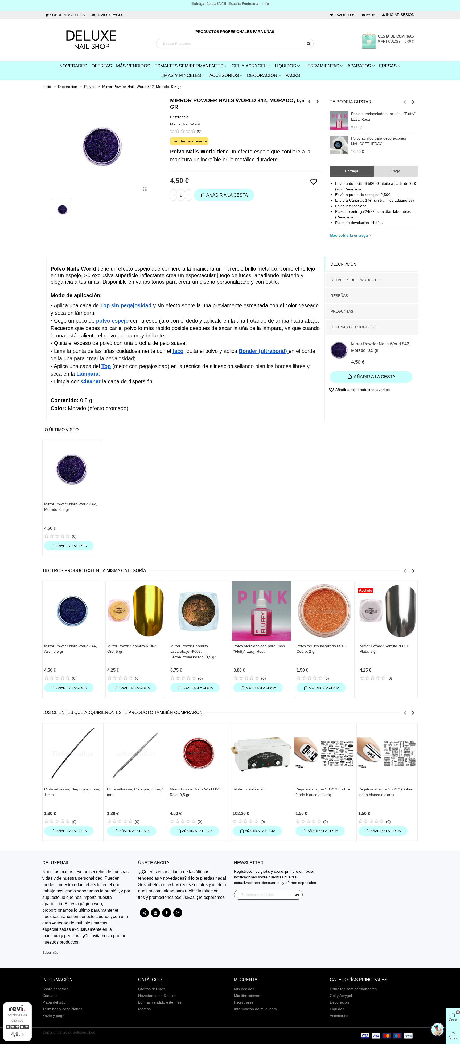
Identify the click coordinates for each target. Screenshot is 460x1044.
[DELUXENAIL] (91, 40)
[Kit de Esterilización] (261, 753)
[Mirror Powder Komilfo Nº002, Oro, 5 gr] (135, 611)
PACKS (292, 75)
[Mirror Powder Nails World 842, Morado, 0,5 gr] (145, 189)
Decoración (262, 75)
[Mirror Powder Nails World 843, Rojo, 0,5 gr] (318, 101)
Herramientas (321, 65)
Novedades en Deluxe (156, 995)
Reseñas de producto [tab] (353, 327)
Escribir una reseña (189, 141)
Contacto (50, 995)
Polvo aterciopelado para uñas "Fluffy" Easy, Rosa (383, 116)
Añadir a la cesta (374, 376)
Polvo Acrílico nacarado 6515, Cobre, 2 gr (322, 649)
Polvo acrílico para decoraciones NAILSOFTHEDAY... (378, 141)
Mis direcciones (247, 995)
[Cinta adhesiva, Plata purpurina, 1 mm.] (135, 753)
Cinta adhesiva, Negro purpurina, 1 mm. (72, 792)
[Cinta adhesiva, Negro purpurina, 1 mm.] (73, 753)
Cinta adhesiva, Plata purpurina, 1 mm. (135, 792)
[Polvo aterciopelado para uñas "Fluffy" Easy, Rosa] (339, 120)
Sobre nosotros (55, 989)
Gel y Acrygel (249, 65)
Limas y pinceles (180, 75)
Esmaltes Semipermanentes (188, 65)
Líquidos (285, 65)
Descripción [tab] (343, 264)
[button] (405, 102)
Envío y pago (53, 1015)
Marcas (144, 1009)
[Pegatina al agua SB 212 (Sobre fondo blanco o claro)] (387, 753)
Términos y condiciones (62, 1009)
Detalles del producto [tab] (355, 280)
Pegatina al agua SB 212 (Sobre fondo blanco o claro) (385, 792)
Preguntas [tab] (342, 311)
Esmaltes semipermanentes (353, 989)
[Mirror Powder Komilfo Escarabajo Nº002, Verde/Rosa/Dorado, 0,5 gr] (198, 611)
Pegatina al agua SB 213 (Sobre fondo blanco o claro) (322, 792)
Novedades (73, 65)
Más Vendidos (133, 65)
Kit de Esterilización (249, 789)
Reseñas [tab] (339, 295)
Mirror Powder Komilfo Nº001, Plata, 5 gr (385, 649)
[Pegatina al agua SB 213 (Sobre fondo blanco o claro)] (324, 753)
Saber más (50, 953)
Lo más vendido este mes (160, 1002)
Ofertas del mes (151, 989)
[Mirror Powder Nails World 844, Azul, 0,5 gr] (72, 611)
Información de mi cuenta (255, 1009)
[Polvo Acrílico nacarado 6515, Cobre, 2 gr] (324, 611)
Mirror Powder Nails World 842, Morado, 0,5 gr (380, 347)
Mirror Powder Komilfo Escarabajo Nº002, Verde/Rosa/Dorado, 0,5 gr (193, 651)
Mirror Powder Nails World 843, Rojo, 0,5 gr (196, 792)
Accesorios (224, 75)
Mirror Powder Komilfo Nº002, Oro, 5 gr (132, 649)
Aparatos (359, 65)
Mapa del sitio (54, 1002)
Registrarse (243, 1002)
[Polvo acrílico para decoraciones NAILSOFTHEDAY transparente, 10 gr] (339, 145)
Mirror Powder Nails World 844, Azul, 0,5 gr (70, 649)
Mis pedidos (244, 989)
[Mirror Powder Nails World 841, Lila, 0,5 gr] (309, 101)
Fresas (388, 65)
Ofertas (101, 65)
